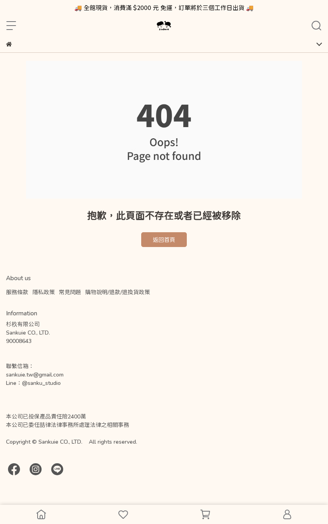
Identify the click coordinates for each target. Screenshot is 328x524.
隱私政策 (43, 292)
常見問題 (70, 292)
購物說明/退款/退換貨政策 (117, 292)
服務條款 (17, 292)
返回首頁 (164, 239)
